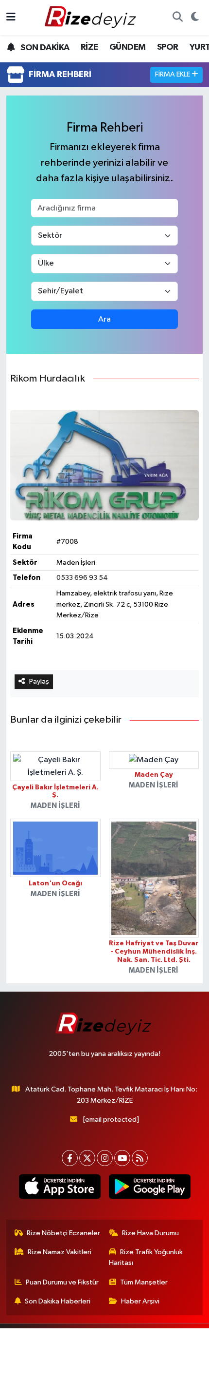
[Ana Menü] (11, 17)
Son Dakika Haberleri (57, 1301)
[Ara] (177, 17)
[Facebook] (70, 1158)
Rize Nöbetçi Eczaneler (63, 1233)
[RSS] (140, 1158)
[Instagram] (105, 1158)
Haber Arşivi (140, 1301)
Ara (104, 319)
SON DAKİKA (44, 47)
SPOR (167, 47)
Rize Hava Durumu (150, 1233)
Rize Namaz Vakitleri (59, 1252)
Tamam (104, 1367)
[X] (87, 1158)
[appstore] (60, 1188)
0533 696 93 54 (82, 577)
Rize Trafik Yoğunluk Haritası (146, 1257)
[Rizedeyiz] (91, 17)
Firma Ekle (173, 74)
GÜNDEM (127, 47)
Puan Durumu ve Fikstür (62, 1282)
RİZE (89, 47)
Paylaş (39, 681)
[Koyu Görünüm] (195, 17)
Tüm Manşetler (144, 1282)
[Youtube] (122, 1158)
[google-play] (149, 1188)
